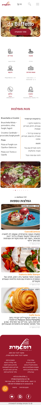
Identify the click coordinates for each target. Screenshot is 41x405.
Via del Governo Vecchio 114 (30, 98)
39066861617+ (10, 98)
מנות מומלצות (20, 109)
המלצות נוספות (20, 201)
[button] (3, 175)
